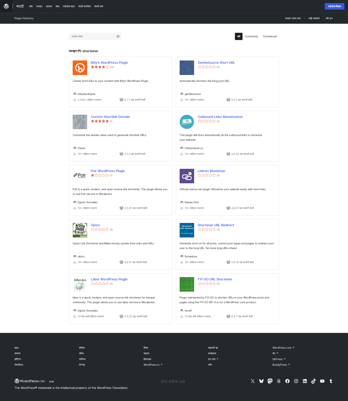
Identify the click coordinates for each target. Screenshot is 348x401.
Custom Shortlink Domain (110, 117)
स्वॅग (210, 364)
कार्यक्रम (212, 353)
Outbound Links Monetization (220, 117)
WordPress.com (284, 347)
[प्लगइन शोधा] (118, 36)
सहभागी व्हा (213, 347)
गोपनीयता (18, 364)
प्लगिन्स (82, 359)
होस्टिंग (17, 359)
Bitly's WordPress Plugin (109, 62)
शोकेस (82, 347)
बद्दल (16, 347)
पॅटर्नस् (82, 364)
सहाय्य (146, 353)
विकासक (147, 359)
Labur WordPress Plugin (109, 279)
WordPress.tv (153, 364)
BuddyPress (281, 364)
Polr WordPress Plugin (108, 171)
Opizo (95, 225)
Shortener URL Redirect (216, 225)
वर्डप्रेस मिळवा (334, 6)
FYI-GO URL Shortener (215, 279)
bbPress (279, 359)
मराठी (51, 381)
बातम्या (17, 353)
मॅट (275, 353)
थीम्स (81, 353)
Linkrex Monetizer (211, 171)
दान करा (213, 359)
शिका (146, 347)
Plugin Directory (24, 18)
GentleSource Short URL (216, 62)
